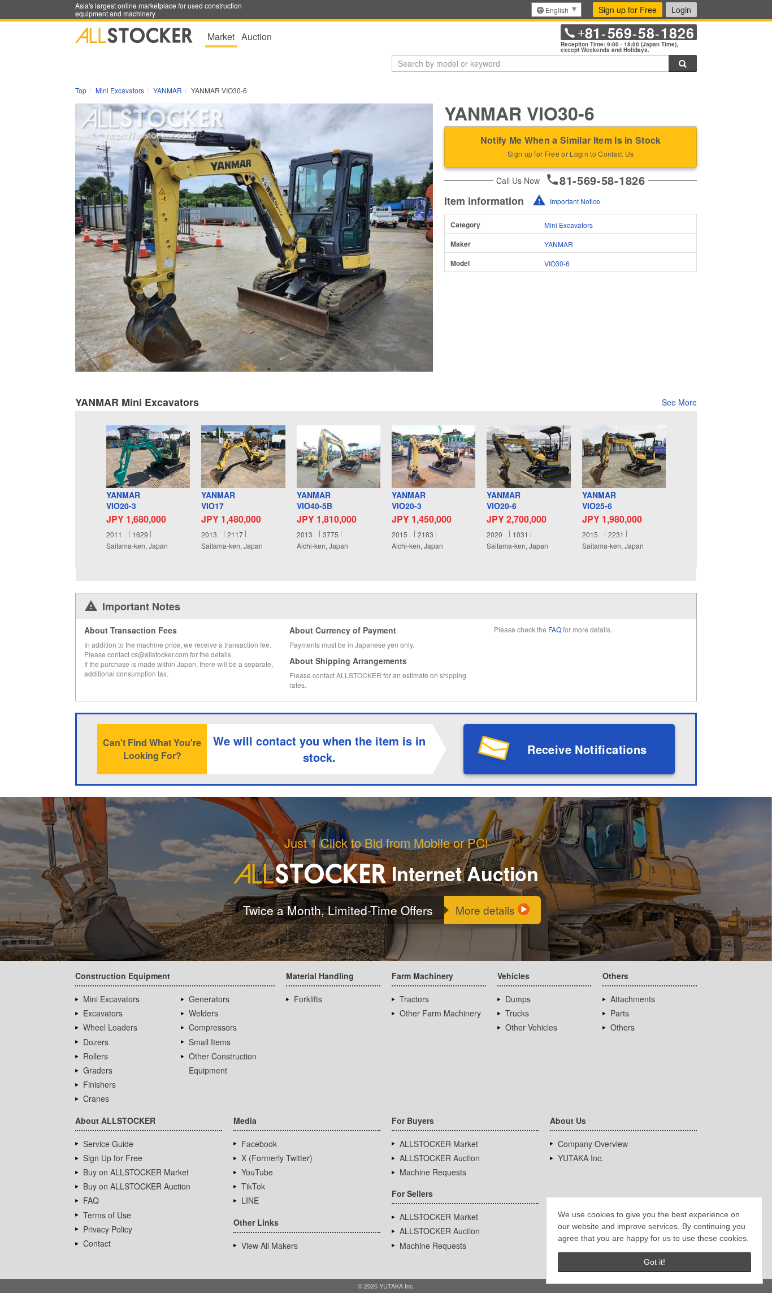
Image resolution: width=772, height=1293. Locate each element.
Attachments (632, 999)
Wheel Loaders (110, 1027)
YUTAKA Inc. (581, 1157)
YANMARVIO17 (218, 501)
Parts (619, 1013)
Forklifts (308, 999)
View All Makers (269, 1245)
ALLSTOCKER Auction (440, 1157)
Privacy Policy (107, 1229)
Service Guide (108, 1143)
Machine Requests (433, 1172)
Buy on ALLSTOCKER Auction (136, 1186)
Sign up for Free (627, 9)
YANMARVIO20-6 (504, 501)
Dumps (518, 999)
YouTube (257, 1172)
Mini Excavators (568, 225)
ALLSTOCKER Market (439, 1143)
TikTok (253, 1186)
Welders (203, 1013)
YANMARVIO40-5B (314, 501)
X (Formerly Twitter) (277, 1157)
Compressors (213, 1027)
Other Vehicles (531, 1027)
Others (622, 1027)
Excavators (103, 1013)
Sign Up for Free (112, 1157)
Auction (256, 36)
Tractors (414, 999)
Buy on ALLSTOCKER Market (136, 1172)
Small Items (210, 1042)
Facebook (259, 1143)
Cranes (96, 1098)
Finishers (99, 1084)
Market (221, 36)
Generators (209, 999)
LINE (250, 1200)
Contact (97, 1243)
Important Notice (575, 201)
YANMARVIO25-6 (599, 501)
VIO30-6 (557, 263)
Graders (97, 1070)
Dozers (96, 1042)
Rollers (95, 1056)
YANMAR (558, 244)
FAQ (554, 629)
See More (679, 402)
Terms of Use (107, 1215)
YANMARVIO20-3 (123, 501)
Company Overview (593, 1143)
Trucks (517, 1013)
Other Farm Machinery (440, 1013)
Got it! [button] (654, 1261)
